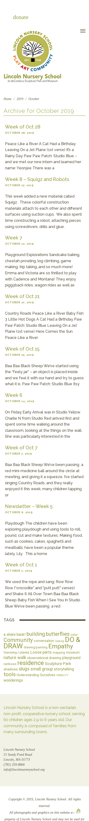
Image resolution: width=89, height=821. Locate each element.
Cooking (59, 641)
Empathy (60, 646)
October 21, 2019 (19, 302)
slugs (24, 669)
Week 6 (13, 395)
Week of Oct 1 (21, 565)
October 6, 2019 (19, 512)
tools (10, 674)
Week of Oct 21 (22, 296)
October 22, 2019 (19, 243)
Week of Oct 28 (22, 127)
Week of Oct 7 (21, 448)
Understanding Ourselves (36, 675)
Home (7, 99)
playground (71, 657)
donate (20, 17)
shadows (11, 669)
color (74, 634)
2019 (20, 99)
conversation (44, 641)
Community (18, 640)
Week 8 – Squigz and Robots (37, 179)
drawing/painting (35, 647)
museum (73, 652)
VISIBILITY (62, 675)
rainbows (10, 664)
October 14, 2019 (19, 401)
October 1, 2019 (18, 570)
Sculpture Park (58, 663)
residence (30, 662)
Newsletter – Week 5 (28, 506)
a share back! (15, 634)
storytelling (64, 669)
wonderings (13, 680)
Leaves (24, 652)
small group (41, 668)
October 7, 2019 (18, 453)
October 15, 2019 (19, 354)
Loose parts (41, 652)
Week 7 (13, 238)
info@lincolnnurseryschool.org (24, 769)
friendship (11, 652)
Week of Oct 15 (22, 349)
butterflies (58, 634)
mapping (59, 652)
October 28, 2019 (19, 132)
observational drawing (44, 658)
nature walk (15, 657)
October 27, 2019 (19, 185)
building (36, 634)
